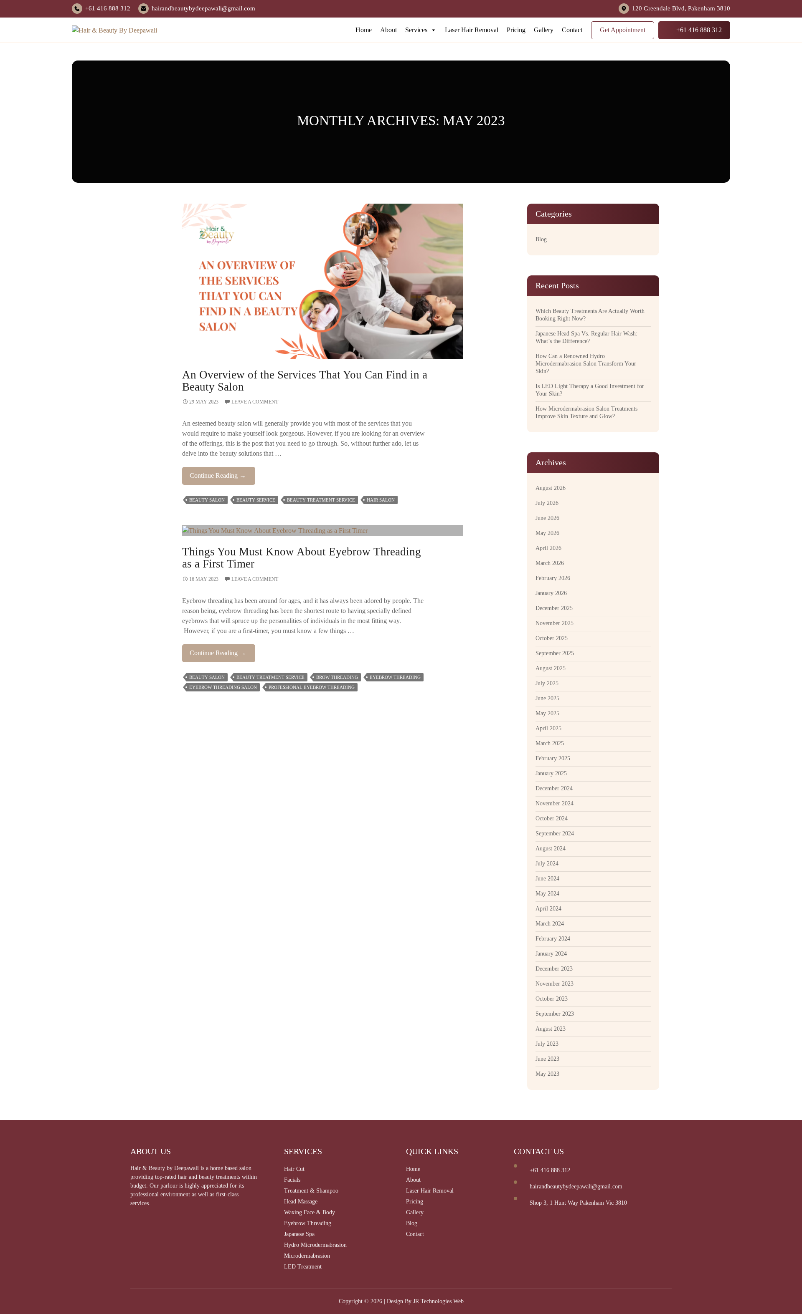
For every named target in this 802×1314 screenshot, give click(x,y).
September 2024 (555, 833)
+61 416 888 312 (107, 8)
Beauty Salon (207, 499)
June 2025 (547, 698)
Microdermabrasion (307, 1256)
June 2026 (547, 518)
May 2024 (547, 893)
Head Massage (300, 1201)
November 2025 (555, 623)
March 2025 (550, 743)
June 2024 (547, 878)
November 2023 (555, 984)
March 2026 (550, 563)
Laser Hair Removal (471, 29)
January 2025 (551, 773)
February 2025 (553, 758)
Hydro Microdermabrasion (315, 1245)
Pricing (516, 29)
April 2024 (548, 908)
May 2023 (547, 1074)
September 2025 (555, 653)
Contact (572, 29)
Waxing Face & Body (309, 1212)
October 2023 (552, 999)
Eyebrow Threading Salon (223, 687)
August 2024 (551, 848)
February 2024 (553, 939)
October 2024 (552, 818)
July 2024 (547, 863)
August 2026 (551, 488)
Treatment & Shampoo (311, 1191)
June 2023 (547, 1059)
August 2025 (551, 668)
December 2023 (554, 969)
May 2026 (547, 533)
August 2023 (551, 1029)
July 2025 (547, 683)
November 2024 (555, 803)
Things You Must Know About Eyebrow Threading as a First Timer (301, 557)
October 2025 (552, 638)
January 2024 (551, 954)
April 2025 (548, 728)
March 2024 (550, 924)
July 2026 (547, 503)
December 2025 (554, 608)
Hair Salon (381, 499)
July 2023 (547, 1044)
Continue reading (222, 478)
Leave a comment (254, 402)
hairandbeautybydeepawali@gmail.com (203, 8)
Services (416, 29)
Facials (292, 1180)
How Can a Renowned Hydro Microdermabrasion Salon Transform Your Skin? (586, 363)
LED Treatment (303, 1267)
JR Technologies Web (438, 1301)
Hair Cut (294, 1169)
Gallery (543, 29)
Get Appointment (622, 29)
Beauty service (255, 499)
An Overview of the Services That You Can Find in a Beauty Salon (304, 380)
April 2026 (548, 548)
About (388, 29)
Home (363, 29)
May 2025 (547, 713)
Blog (541, 239)
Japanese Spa (299, 1234)
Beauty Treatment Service (321, 499)
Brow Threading (337, 677)
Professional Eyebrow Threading (312, 687)
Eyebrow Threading (395, 677)
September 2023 (555, 1014)
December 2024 (554, 788)
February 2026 (553, 578)
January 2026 (551, 593)
